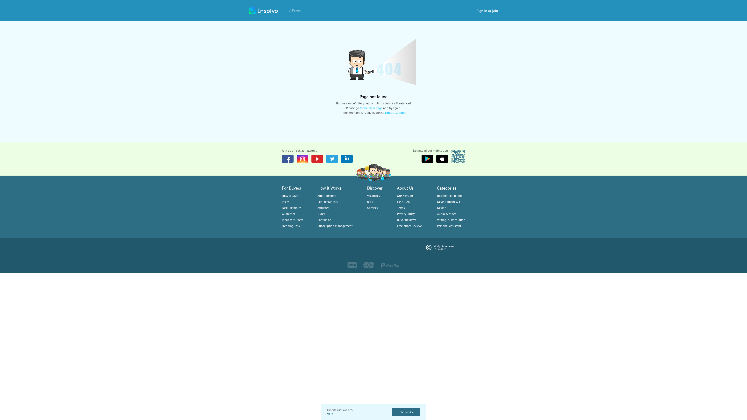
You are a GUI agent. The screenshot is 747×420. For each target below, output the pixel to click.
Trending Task (291, 226)
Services (372, 208)
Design (441, 208)
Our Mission (405, 196)
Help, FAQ (403, 202)
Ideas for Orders (292, 220)
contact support (395, 113)
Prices (285, 202)
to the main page (371, 108)
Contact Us (324, 220)
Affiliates (323, 208)
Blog (370, 202)
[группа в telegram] (332, 159)
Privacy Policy (406, 214)
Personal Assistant (449, 226)
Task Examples (292, 208)
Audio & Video (447, 214)
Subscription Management (334, 226)
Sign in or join (487, 11)
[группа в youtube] (347, 159)
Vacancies (373, 196)
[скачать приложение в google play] (442, 159)
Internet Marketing (449, 196)
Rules (321, 214)
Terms (401, 208)
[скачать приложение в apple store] (427, 159)
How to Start (290, 196)
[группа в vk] (302, 159)
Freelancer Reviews (410, 226)
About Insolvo (326, 196)
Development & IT (449, 202)
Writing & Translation (451, 220)
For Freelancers (327, 202)
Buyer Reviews (406, 220)
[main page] (267, 10)
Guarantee (288, 214)
